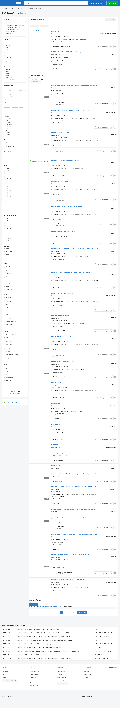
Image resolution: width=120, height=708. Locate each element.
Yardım (4, 674)
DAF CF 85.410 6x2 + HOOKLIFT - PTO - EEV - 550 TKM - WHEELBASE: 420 (74, 248)
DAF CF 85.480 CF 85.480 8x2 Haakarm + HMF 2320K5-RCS (69, 579)
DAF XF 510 (55, 445)
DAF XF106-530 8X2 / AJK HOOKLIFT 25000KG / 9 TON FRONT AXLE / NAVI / (74, 486)
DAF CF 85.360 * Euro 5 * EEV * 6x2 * (62, 361)
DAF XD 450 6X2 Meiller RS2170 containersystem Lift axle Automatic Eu (73, 509)
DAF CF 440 (55, 31)
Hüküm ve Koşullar (34, 671)
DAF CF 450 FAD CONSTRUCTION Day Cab (64, 231)
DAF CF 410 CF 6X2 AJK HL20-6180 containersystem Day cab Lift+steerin (74, 85)
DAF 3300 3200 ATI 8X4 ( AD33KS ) (62, 293)
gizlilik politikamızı (43, 606)
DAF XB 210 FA (56, 382)
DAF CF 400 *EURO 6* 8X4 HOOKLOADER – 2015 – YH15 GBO (70, 554)
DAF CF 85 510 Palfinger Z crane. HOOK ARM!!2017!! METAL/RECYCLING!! (74, 534)
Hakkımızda (5, 671)
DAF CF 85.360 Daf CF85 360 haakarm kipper (65, 160)
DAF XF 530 (6, 644)
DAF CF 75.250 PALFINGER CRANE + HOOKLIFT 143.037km (70, 110)
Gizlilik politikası (34, 674)
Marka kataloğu (34, 685)
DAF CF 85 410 (7, 658)
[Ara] (26, 3)
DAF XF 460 (6, 633)
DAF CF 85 (6, 636)
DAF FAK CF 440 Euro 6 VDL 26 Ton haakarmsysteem (68, 52)
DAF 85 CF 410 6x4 (57, 466)
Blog (31, 682)
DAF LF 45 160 (55, 403)
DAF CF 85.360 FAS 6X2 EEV (60, 132)
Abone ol (33, 604)
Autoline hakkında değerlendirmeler (39, 680)
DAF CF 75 (6, 647)
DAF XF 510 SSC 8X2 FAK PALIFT (61, 336)
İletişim (4, 677)
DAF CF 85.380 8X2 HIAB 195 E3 (61, 181)
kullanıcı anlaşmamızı (55, 606)
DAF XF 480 (6, 629)
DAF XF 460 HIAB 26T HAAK (60, 315)
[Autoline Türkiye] (8, 3)
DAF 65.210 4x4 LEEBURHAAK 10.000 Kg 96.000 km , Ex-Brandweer (72, 272)
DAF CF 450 (6, 651)
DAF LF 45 (6, 655)
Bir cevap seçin (35, 81)
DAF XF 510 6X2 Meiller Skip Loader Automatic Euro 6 (67, 206)
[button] (111, 46)
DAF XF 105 (6, 640)
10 (73, 612)
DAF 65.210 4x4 (56, 424)
